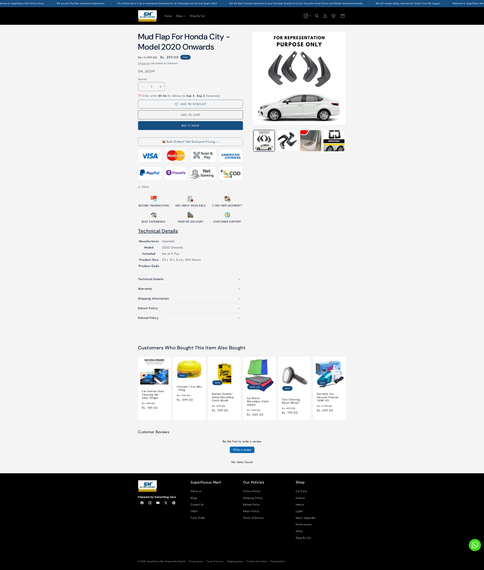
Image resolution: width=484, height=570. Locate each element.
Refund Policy (251, 504)
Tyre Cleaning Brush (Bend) (291, 401)
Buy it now (190, 126)
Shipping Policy (253, 498)
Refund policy (278, 561)
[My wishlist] (333, 16)
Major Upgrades (306, 518)
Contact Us (197, 504)
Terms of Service (253, 518)
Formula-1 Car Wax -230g (189, 388)
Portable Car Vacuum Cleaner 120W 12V (328, 397)
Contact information (257, 561)
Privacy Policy (251, 491)
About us (196, 491)
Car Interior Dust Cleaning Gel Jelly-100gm (153, 394)
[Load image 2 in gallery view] (287, 140)
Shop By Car (303, 538)
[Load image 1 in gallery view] (264, 140)
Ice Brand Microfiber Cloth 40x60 (258, 401)
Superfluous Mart (155, 561)
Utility (299, 531)
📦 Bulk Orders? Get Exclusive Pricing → (190, 141)
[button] (181, 16)
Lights (299, 511)
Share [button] (145, 187)
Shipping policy (235, 561)
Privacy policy (196, 561)
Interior (300, 504)
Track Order (198, 518)
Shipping (143, 63)
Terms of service (215, 561)
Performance (303, 524)
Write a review (242, 450)
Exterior (300, 498)
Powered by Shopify (175, 561)
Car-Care (301, 491)
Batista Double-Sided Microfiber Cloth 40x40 (223, 397)
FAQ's (194, 511)
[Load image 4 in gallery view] (334, 140)
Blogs (194, 498)
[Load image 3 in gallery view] (310, 140)
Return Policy (251, 511)
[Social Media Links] (307, 16)
